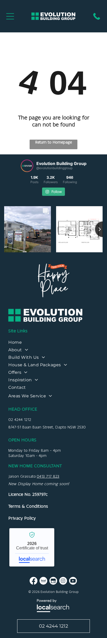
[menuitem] (53, 343)
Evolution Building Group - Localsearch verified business (31, 547)
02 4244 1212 (19, 419)
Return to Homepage (53, 142)
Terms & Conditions (28, 506)
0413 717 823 (48, 476)
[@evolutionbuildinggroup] (27, 166)
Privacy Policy (22, 518)
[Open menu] (10, 16)
